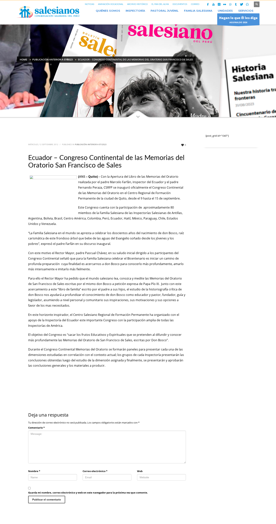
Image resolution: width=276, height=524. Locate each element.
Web (140, 471)
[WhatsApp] (230, 4)
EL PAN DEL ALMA (160, 4)
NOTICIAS (89, 4)
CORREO (195, 4)
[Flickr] (225, 4)
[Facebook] (208, 4)
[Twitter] (241, 4)
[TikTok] (236, 4)
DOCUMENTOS (180, 4)
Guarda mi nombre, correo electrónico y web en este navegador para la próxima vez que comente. (88, 492)
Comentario (36, 427)
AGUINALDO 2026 (238, 20)
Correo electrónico (95, 471)
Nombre (34, 471)
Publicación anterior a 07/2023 (90, 144)
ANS (82, 176)
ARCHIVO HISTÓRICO (137, 4)
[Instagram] (219, 4)
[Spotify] (247, 4)
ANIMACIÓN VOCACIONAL (110, 4)
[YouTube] (213, 4)
